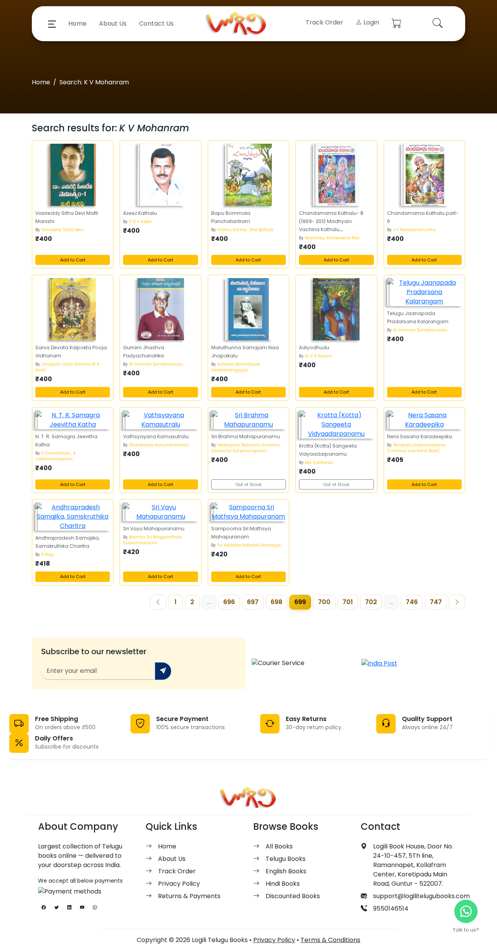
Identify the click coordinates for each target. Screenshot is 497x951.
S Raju (47, 554)
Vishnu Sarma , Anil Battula (245, 230)
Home (77, 23)
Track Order (324, 22)
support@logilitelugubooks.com (421, 896)
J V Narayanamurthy (414, 230)
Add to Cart (72, 260)
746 (412, 601)
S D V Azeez (140, 222)
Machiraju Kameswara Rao (332, 238)
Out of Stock (248, 484)
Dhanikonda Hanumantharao (159, 445)
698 (276, 601)
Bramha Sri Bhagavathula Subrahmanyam (152, 540)
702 (371, 601)
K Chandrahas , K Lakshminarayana (55, 456)
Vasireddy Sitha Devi (62, 230)
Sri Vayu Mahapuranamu (153, 528)
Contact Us (156, 23)
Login (370, 22)
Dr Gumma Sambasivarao (156, 364)
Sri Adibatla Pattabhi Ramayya (249, 545)
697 (253, 601)
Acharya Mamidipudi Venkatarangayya (235, 367)
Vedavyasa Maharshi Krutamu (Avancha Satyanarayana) (245, 448)
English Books (286, 871)
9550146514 (390, 908)
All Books (279, 846)
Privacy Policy (179, 883)
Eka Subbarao (319, 462)
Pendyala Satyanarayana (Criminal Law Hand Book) (416, 448)
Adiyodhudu (314, 347)
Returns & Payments (189, 896)
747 (436, 601)
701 (347, 601)
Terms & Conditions (330, 939)
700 (324, 601)
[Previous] (158, 602)
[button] (52, 23)
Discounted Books (293, 896)
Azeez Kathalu (140, 213)
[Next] (457, 602)
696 (229, 601)
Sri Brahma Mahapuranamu (245, 436)
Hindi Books (283, 883)
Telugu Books (286, 858)
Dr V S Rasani (318, 356)
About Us (113, 23)
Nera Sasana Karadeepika (419, 436)
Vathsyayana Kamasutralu (156, 436)
